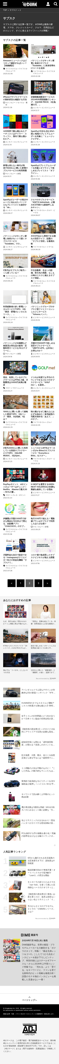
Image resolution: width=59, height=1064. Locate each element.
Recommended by (42, 678)
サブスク (13, 10)
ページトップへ (29, 1000)
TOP (5, 10)
